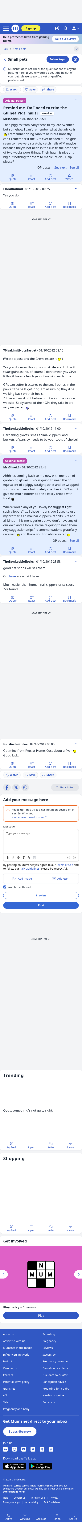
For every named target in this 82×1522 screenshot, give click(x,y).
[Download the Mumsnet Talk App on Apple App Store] (14, 1466)
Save (32, 89)
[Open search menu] (65, 28)
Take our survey (65, 39)
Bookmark (69, 207)
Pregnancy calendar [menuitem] (55, 1361)
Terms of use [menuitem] (38, 1497)
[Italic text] (23, 857)
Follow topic (58, 59)
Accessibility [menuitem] (32, 1502)
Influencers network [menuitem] (16, 1354)
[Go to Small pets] (5, 59)
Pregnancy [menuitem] (49, 1341)
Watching (25, 1518)
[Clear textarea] (34, 857)
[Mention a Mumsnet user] (69, 857)
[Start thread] (57, 28)
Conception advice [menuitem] (54, 1382)
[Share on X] (16, 787)
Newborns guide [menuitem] (53, 1395)
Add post (50, 179)
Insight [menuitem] (7, 1361)
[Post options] (77, 188)
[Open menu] (7, 28)
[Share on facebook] (7, 787)
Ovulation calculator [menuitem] (55, 1368)
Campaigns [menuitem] (10, 1368)
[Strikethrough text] (18, 857)
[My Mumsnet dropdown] (75, 28)
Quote (13, 179)
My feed (11, 1147)
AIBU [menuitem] (6, 1395)
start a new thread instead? (29, 817)
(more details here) (14, 1491)
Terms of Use (64, 865)
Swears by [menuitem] (49, 1354)
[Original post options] (77, 100)
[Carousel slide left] (4, 1274)
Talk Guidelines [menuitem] (52, 1502)
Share (50, 89)
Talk (6, 49)
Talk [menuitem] (5, 1402)
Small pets (19, 49)
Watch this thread (19, 887)
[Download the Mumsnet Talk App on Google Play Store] (40, 1466)
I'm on (57, 1518)
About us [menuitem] (8, 1334)
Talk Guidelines (29, 868)
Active (9, 1518)
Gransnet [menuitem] (9, 1388)
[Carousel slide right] (78, 1274)
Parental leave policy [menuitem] (16, 1382)
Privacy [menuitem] (55, 1497)
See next (60, 167)
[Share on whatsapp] (25, 787)
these (12, 576)
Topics (31, 1147)
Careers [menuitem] (8, 1375)
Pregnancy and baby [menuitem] (16, 1409)
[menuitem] (5, 1449)
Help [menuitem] (6, 1497)
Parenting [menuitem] (49, 1334)
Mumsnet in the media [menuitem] (17, 1348)
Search (73, 1518)
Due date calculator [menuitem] (55, 1375)
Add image (25, 878)
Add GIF (62, 878)
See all (74, 167)
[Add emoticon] (74, 857)
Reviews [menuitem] (48, 1348)
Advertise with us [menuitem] (14, 1341)
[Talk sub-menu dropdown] (76, 49)
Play (41, 1315)
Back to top (67, 787)
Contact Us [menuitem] (20, 1497)
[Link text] (29, 857)
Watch (14, 89)
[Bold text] (7, 857)
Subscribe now (20, 1431)
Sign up (31, 28)
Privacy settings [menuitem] (11, 1502)
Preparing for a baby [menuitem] (56, 1388)
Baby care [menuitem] (49, 1402)
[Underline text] (13, 857)
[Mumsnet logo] (15, 28)
